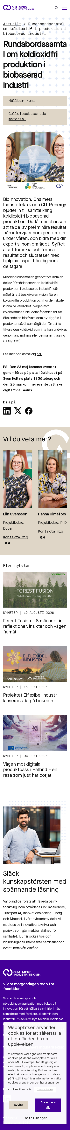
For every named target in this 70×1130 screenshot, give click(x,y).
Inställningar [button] (35, 1118)
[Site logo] (18, 7)
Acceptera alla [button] (48, 1105)
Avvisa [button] (18, 1105)
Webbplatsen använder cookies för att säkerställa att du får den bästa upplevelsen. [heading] (34, 1036)
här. (39, 354)
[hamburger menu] (64, 8)
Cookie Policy (45, 1089)
